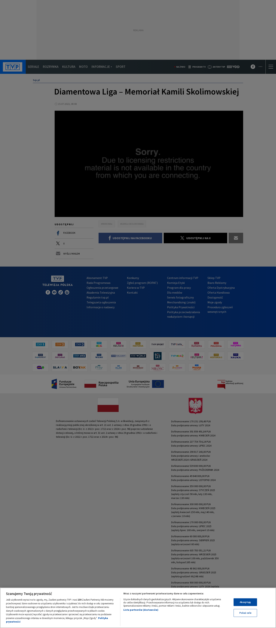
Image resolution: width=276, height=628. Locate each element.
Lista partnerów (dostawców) (140, 609)
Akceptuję (245, 602)
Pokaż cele (245, 612)
